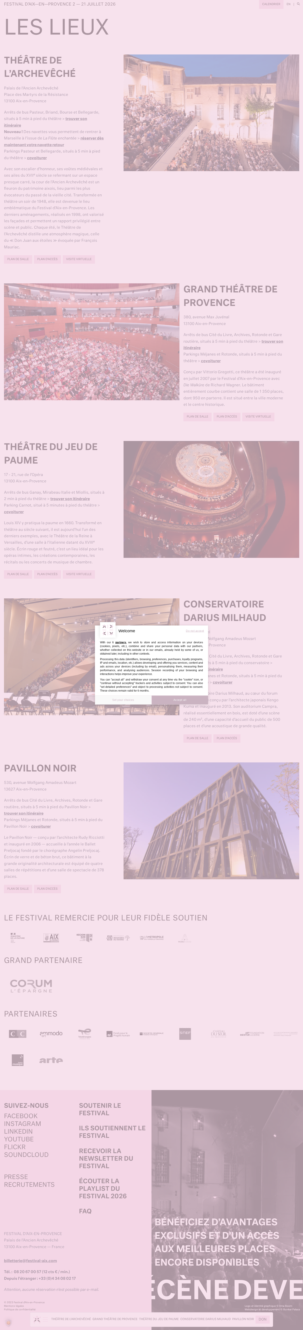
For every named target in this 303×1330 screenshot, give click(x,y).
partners (120, 642)
